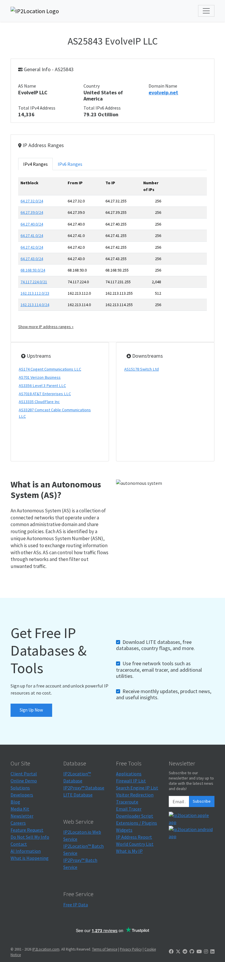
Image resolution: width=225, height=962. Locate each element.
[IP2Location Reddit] (185, 951)
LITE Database (78, 795)
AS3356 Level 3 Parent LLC (42, 385)
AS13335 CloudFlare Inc (39, 401)
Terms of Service (104, 949)
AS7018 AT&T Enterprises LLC (45, 393)
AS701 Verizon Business (40, 377)
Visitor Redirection (135, 795)
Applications (129, 774)
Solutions (20, 788)
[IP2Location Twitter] (178, 951)
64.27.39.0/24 (32, 212)
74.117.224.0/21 (34, 281)
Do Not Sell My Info (30, 837)
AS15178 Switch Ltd (141, 369)
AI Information (26, 851)
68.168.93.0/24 (33, 270)
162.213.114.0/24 (35, 304)
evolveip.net (163, 92)
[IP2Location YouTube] (199, 951)
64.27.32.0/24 (32, 201)
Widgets (124, 830)
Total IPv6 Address (102, 108)
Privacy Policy (131, 949)
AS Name (27, 86)
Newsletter (22, 816)
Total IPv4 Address (36, 108)
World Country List (135, 844)
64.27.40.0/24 (32, 224)
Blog (15, 802)
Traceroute (127, 802)
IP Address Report (134, 837)
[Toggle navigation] (206, 11)
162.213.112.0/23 (35, 293)
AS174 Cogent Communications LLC (50, 369)
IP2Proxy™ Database (83, 788)
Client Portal (24, 774)
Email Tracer (129, 809)
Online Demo (24, 781)
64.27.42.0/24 (32, 247)
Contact (19, 844)
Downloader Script (134, 816)
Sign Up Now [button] (31, 710)
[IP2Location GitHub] (192, 951)
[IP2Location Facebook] (171, 951)
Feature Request (27, 830)
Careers (18, 823)
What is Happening (30, 858)
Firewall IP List (131, 781)
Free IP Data (75, 905)
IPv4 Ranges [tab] (35, 164)
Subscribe (202, 801)
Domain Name (163, 86)
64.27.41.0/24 (32, 235)
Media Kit (20, 809)
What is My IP (129, 851)
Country (91, 86)
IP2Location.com (45, 949)
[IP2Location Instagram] (206, 951)
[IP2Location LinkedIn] (212, 951)
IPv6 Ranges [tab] (70, 164)
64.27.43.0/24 (32, 258)
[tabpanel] (112, 253)
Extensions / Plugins (136, 823)
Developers (22, 795)
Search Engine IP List (137, 788)
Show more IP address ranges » (46, 326)
